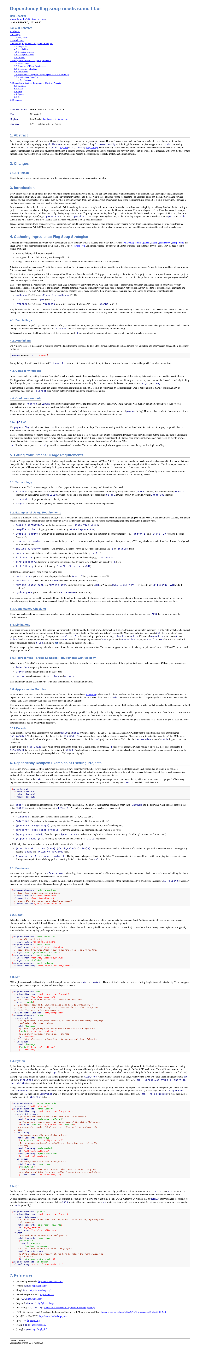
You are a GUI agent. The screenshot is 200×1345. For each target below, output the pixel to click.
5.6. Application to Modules (26, 77)
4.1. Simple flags (21, 46)
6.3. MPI (18, 91)
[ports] (181, 242)
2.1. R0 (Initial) (21, 37)
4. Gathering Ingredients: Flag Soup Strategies (31, 43)
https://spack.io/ (39, 1324)
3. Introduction (17, 40)
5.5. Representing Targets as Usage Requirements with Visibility (41, 74)
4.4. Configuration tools (24, 54)
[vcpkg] (138, 242)
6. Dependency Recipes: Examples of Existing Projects (35, 82)
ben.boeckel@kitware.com (28, 19)
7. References (16, 99)
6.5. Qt (17, 97)
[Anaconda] (128, 242)
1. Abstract (15, 31)
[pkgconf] (63, 147)
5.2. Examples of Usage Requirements (30, 66)
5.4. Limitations (21, 71)
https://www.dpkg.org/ (40, 1289)
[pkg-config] (92, 147)
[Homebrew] (165, 242)
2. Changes (15, 34)
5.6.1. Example (24, 80)
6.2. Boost (18, 88)
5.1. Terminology (21, 63)
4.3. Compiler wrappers (24, 51)
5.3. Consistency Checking (25, 68)
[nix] (174, 242)
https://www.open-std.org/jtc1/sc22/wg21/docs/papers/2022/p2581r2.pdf (133, 1311)
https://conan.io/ (39, 1285)
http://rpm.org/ (33, 1320)
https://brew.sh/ (47, 1294)
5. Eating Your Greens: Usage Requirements (30, 60)
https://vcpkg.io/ (39, 1329)
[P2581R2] (91, 694)
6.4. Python (19, 94)
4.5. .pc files (19, 57)
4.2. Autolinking (21, 49)
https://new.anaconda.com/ (50, 1281)
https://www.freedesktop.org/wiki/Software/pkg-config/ (69, 1307)
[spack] (154, 242)
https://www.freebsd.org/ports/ (53, 1316)
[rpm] (83, 245)
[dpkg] (77, 245)
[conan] (146, 242)
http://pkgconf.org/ (45, 1303)
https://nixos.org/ (34, 1298)
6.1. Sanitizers (20, 85)
